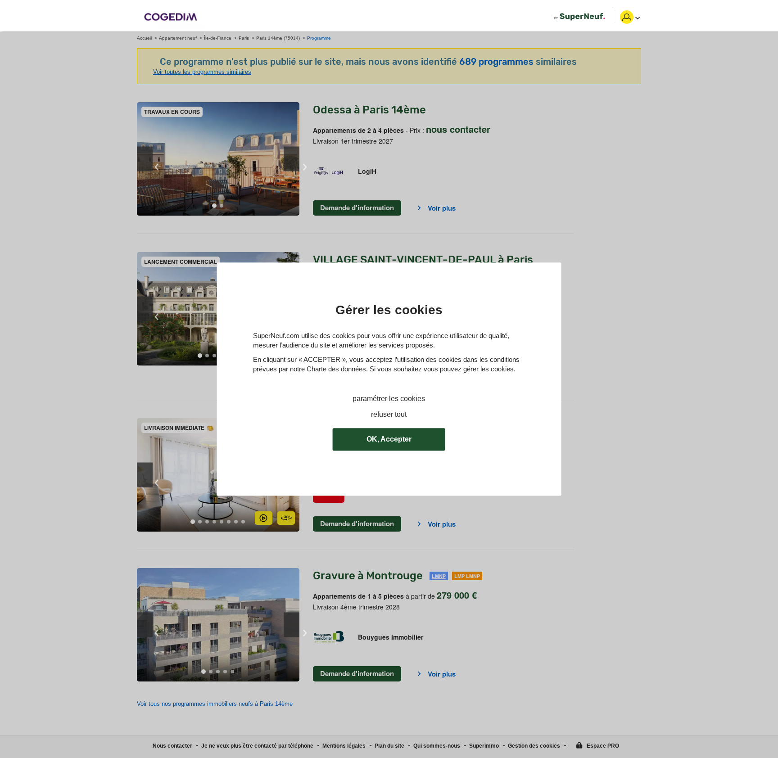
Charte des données (336, 369)
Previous (145, 159)
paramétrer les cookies (389, 398)
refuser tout (389, 414)
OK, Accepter (389, 439)
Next (291, 159)
